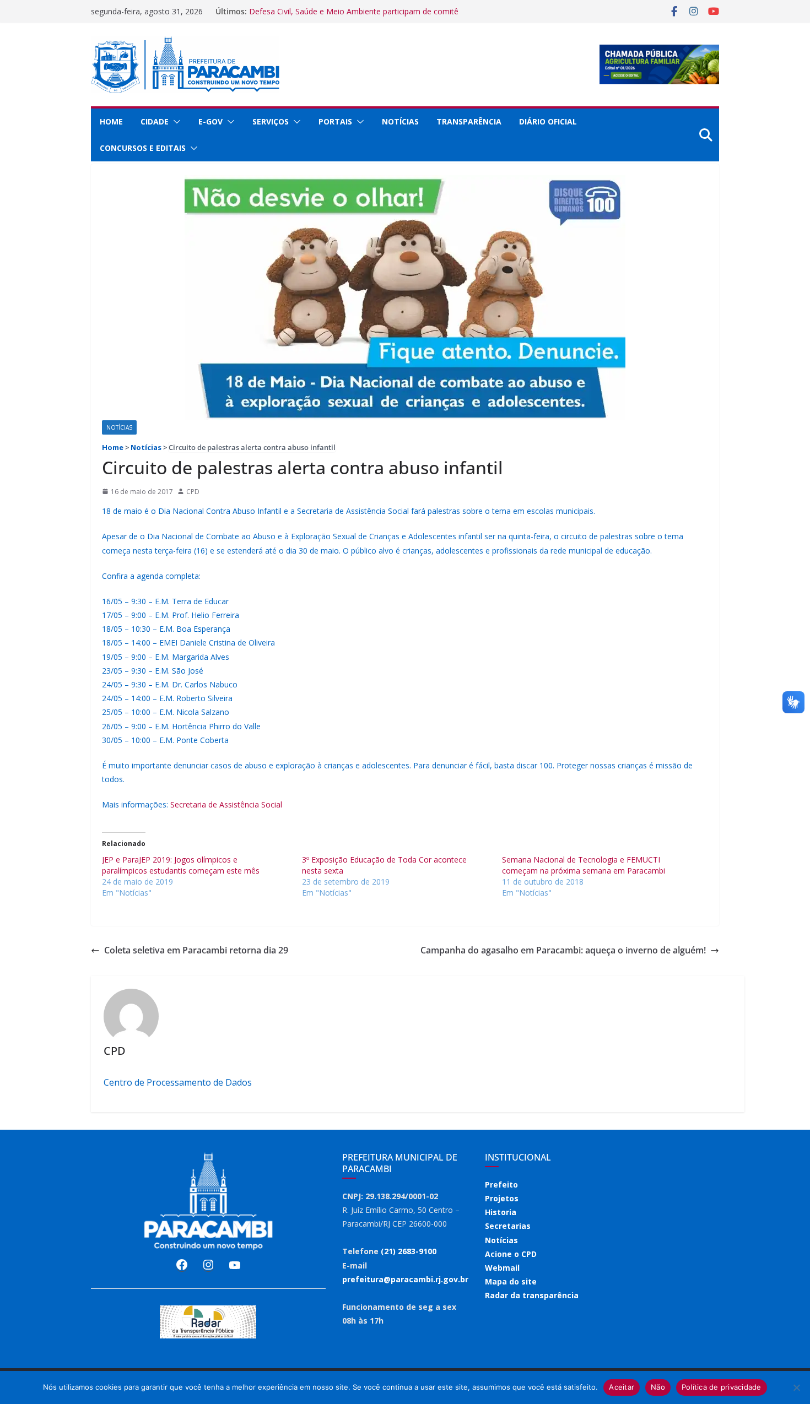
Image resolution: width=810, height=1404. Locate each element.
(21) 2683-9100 (408, 1251)
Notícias (400, 121)
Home (111, 121)
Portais (335, 121)
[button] (175, 121)
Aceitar (621, 1387)
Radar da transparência (532, 1295)
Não (658, 1387)
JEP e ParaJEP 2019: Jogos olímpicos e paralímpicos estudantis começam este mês (181, 865)
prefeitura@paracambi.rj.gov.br (405, 1279)
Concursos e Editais (143, 148)
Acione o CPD (511, 1254)
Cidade (155, 121)
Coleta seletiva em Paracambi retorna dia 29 (196, 950)
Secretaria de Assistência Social (226, 804)
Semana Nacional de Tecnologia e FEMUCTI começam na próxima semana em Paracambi (583, 865)
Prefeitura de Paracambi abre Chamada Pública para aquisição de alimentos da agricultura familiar (342, 13)
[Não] (796, 1387)
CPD (192, 491)
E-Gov (210, 121)
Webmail (502, 1267)
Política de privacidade (722, 1387)
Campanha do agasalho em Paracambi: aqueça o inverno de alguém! (563, 950)
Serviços (270, 121)
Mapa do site (511, 1281)
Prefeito (501, 1184)
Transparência (468, 121)
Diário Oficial (548, 121)
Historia (500, 1212)
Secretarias (508, 1226)
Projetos (502, 1198)
